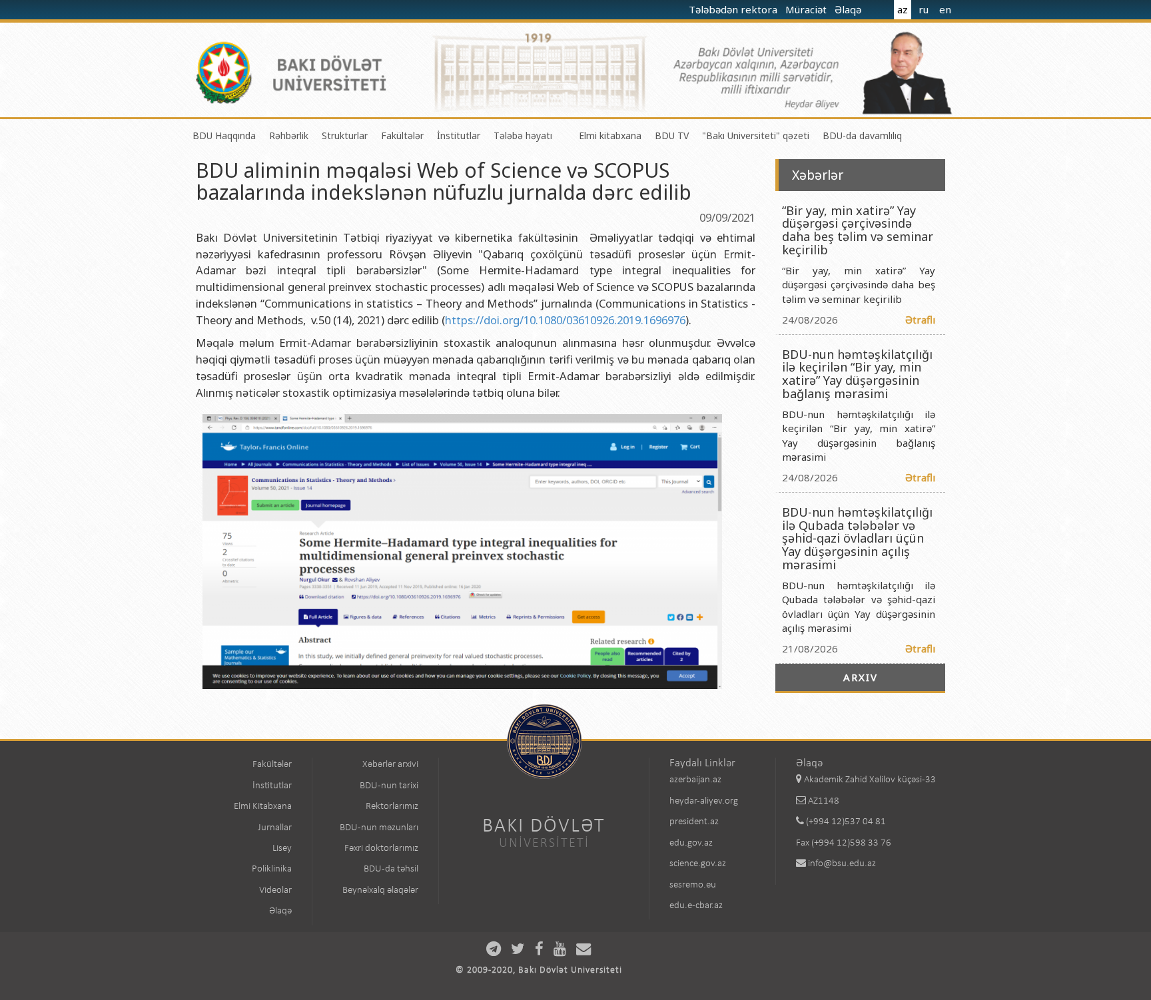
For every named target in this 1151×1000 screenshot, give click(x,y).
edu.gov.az (691, 843)
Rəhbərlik (288, 135)
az (902, 9)
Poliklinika (272, 869)
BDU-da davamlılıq (862, 135)
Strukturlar (345, 135)
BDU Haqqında (224, 135)
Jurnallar (275, 828)
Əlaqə (849, 9)
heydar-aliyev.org (703, 801)
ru (924, 9)
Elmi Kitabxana (263, 807)
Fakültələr (402, 135)
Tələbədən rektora (734, 9)
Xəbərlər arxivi (390, 765)
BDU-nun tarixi (389, 786)
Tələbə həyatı (523, 135)
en (945, 9)
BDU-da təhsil (391, 869)
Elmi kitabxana (610, 135)
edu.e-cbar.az (696, 906)
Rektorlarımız (392, 807)
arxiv (860, 677)
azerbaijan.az (695, 780)
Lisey (282, 849)
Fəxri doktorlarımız (381, 849)
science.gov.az (697, 864)
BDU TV (672, 135)
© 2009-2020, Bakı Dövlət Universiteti (539, 970)
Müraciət (807, 9)
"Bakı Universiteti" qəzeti (755, 135)
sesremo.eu (692, 885)
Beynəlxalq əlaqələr (380, 890)
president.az (694, 822)
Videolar (275, 890)
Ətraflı (920, 319)
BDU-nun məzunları (379, 828)
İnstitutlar (458, 135)
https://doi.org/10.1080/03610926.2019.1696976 (565, 320)
